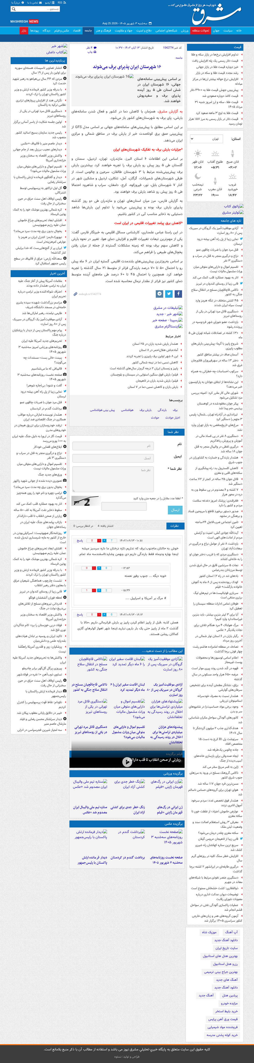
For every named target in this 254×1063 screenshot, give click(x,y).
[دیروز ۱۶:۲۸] (89, 711)
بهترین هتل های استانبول (220, 956)
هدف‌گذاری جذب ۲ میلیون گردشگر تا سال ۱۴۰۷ (217, 730)
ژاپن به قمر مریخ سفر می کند (220, 767)
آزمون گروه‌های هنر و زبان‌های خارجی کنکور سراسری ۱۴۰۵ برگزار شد (217, 918)
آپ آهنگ (231, 932)
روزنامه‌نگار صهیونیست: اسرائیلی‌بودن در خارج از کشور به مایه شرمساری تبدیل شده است (39, 538)
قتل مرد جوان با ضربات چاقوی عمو (217, 249)
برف (175, 410)
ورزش (184, 30)
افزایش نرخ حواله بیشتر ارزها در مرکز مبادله (217, 81)
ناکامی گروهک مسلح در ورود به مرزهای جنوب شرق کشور (216, 775)
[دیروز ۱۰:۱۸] (127, 791)
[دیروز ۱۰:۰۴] (89, 791)
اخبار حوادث (172, 417)
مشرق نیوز (206, 12)
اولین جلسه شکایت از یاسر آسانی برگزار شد (39, 124)
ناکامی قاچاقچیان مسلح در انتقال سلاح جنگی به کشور (216, 292)
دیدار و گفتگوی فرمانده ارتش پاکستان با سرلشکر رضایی (40, 179)
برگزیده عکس (174, 823)
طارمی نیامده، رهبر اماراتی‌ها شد (42, 313)
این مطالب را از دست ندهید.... (162, 651)
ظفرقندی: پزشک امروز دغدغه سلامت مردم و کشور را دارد (217, 503)
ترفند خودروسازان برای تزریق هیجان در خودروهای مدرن (40, 427)
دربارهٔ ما (16, 3)
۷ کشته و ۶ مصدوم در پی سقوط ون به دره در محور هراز (216, 492)
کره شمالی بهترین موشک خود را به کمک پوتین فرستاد (39, 212)
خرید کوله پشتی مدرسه (222, 1035)
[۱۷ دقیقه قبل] (165, 668)
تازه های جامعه (231, 220)
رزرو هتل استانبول (225, 964)
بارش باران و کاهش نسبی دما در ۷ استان (153, 387)
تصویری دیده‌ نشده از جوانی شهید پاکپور (37, 480)
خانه (239, 30)
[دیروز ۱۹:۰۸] (165, 711)
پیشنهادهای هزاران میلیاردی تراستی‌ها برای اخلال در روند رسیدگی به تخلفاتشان (166, 734)
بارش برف (146, 410)
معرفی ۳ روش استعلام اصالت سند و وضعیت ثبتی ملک (217, 824)
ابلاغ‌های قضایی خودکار (47, 447)
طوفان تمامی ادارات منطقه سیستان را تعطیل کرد (217, 606)
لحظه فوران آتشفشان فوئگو (45, 597)
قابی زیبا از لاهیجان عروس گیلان (218, 839)
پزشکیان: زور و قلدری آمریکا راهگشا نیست (42, 649)
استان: (235, 139)
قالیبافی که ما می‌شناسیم (47, 368)
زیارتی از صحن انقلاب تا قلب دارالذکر (153, 760)
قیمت (237, 47)
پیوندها (34, 30)
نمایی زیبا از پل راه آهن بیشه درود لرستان (219, 241)
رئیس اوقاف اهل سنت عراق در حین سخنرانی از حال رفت (42, 201)
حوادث (155, 417)
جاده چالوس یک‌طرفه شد (222, 749)
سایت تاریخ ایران (227, 948)
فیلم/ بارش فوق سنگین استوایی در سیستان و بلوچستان (144, 374)
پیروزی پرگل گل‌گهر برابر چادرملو (42, 668)
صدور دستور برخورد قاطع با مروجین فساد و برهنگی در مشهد (215, 513)
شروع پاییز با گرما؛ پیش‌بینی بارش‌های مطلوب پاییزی (216, 346)
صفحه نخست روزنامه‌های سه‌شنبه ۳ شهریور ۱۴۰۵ (166, 860)
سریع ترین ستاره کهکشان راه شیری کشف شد (218, 847)
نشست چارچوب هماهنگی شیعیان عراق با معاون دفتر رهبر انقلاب (39, 583)
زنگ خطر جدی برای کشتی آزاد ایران (127, 809)
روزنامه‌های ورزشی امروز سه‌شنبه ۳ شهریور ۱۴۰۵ (42, 349)
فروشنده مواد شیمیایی (223, 1027)
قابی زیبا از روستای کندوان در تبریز (217, 283)
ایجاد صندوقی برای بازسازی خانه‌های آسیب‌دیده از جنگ (218, 758)
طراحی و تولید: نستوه (127, 1056)
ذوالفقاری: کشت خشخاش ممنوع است (214, 888)
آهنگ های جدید (227, 980)
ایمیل (178, 456)
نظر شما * (175, 469)
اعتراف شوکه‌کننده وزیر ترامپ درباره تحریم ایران (42, 294)
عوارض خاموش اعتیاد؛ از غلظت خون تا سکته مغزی (216, 814)
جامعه (88, 30)
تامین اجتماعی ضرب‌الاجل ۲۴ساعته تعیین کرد (218, 524)
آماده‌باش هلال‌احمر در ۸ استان (158, 350)
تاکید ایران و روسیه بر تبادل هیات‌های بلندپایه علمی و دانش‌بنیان (41, 638)
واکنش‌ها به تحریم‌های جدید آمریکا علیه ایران (39, 660)
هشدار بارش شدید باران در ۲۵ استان (155, 344)
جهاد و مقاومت (123, 30)
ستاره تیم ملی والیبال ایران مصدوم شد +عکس (90, 809)
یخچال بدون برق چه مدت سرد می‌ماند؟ (38, 231)
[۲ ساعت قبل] (127, 841)
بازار (24, 30)
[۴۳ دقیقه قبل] (165, 841)
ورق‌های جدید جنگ (50, 474)
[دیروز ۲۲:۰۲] (89, 841)
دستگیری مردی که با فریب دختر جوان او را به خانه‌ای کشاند (216, 556)
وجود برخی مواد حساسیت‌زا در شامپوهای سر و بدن (215, 709)
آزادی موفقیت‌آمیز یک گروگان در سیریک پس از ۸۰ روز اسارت (215, 230)
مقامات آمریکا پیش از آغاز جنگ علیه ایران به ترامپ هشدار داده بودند (42, 283)
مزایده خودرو (229, 1003)
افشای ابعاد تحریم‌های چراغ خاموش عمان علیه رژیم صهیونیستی (42, 222)
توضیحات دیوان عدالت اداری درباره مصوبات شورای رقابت (219, 897)
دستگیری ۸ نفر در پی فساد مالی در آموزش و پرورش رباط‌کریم (219, 438)
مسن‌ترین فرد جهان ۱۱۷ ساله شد (218, 783)
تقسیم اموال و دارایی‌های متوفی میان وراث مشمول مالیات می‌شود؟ (128, 732)
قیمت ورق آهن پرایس (223, 1019)
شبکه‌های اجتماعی (166, 30)
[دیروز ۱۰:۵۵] (165, 791)
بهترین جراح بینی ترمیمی (221, 972)
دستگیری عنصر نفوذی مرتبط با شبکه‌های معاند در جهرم (215, 880)
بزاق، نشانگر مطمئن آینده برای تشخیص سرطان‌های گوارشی (216, 687)
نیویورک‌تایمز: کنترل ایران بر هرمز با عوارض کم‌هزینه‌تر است (42, 239)
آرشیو (48, 3)
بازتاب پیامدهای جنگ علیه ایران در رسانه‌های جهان (43, 524)
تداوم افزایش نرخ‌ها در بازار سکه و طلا (214, 54)
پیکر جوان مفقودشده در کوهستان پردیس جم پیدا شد (219, 406)
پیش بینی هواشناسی (102, 410)
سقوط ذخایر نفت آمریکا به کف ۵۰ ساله (38, 510)
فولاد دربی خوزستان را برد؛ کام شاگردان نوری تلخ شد (40, 627)
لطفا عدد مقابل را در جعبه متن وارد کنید (158, 498)
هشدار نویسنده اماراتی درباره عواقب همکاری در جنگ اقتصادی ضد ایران (42, 417)
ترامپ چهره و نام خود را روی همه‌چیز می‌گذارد (41, 495)
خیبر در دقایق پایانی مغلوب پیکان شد (39, 713)
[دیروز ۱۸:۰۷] (127, 711)
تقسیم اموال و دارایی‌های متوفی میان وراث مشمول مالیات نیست (217, 269)
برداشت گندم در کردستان (128, 857)
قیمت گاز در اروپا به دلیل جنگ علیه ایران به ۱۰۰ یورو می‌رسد (39, 438)
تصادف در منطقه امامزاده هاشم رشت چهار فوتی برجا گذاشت (217, 649)
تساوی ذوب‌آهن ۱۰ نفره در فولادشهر (39, 674)
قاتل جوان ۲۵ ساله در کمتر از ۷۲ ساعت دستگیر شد (215, 481)
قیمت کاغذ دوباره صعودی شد (220, 96)
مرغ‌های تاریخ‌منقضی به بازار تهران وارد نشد (216, 427)
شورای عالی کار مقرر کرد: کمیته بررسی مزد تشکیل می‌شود (216, 395)
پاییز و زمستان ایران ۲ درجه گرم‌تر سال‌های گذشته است (144, 368)
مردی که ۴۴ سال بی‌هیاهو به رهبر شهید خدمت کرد (39, 81)
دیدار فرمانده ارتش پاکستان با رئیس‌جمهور (92, 860)
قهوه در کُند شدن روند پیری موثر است (214, 668)
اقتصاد (77, 30)
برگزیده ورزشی (173, 773)
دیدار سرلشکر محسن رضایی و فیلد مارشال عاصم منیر (43, 721)
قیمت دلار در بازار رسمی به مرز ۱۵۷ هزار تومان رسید (215, 121)
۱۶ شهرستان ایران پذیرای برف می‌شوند (127, 67)
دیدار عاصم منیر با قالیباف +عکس (41, 143)
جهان (216, 30)
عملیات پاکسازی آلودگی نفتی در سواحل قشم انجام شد (216, 907)
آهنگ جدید (206, 995)
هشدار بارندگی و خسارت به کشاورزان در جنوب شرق (215, 460)
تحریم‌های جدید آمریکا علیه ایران (42, 341)
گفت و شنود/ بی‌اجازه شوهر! (44, 385)
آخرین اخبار (57, 273)
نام (180, 444)
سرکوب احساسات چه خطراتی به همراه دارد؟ (216, 373)
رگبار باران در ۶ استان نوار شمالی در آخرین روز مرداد (218, 638)
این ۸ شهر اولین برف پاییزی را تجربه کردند (152, 356)
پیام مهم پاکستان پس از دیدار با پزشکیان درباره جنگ (39, 332)
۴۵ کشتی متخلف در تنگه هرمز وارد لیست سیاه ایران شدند (218, 303)
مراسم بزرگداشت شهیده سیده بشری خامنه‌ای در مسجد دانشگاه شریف (41, 305)
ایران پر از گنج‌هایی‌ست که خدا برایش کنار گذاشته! (41, 250)
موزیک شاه (209, 932)
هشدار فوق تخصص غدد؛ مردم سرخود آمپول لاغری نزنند (216, 803)
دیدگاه (46, 30)
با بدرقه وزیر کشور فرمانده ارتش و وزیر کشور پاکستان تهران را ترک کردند (40, 92)
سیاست (227, 30)
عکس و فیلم (61, 30)
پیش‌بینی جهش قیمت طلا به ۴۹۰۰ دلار (214, 90)
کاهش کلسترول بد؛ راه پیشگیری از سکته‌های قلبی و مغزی (218, 470)
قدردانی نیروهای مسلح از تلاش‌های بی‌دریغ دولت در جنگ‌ (42, 606)
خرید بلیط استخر (226, 1011)
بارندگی (162, 410)
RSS (60, 3)
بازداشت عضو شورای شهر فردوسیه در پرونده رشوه (217, 324)
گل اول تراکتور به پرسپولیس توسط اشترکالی (43, 190)
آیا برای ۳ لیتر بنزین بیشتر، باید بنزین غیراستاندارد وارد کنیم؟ (217, 617)
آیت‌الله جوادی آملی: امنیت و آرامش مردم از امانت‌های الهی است (218, 535)
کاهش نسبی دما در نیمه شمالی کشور (155, 362)
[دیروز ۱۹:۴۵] (89, 668)
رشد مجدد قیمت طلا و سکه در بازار (217, 73)
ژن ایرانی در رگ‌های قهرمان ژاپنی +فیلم (170, 809)
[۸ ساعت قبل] (127, 762)
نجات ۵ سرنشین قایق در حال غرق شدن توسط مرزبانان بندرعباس (216, 567)
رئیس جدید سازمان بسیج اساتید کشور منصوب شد (41, 135)
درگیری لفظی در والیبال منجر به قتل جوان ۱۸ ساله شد (218, 449)
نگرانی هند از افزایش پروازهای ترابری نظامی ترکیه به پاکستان (41, 102)
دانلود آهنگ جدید (226, 940)
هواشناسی (127, 410)
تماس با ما (33, 3)
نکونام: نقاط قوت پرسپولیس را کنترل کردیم (41, 704)
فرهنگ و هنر (103, 30)
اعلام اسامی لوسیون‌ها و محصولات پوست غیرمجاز (219, 660)
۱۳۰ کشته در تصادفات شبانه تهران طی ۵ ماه (215, 335)
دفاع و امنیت (144, 30)
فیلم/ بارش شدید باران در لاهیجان (157, 380)
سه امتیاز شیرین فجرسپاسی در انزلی (39, 730)
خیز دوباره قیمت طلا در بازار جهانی (217, 67)
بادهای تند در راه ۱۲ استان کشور (218, 576)
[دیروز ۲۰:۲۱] (127, 668)
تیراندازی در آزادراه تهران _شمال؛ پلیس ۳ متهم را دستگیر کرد (215, 417)
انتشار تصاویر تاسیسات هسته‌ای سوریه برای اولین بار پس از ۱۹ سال (40, 70)
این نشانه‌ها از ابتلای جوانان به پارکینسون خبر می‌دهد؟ (215, 384)
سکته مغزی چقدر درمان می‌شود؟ (218, 833)
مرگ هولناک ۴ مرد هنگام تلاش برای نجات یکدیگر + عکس (218, 627)
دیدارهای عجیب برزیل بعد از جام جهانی (37, 149)
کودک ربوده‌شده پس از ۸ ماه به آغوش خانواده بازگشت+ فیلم (216, 584)
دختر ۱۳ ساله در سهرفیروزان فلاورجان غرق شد (216, 363)
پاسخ (80, 540)
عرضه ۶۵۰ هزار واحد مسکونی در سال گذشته (217, 677)
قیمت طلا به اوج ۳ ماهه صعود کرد (217, 113)
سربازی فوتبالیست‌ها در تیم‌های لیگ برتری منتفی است (217, 595)
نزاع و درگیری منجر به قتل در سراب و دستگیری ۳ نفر (217, 258)
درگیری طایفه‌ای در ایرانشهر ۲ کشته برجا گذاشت (216, 869)
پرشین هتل (230, 995)
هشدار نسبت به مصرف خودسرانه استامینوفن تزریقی (219, 698)
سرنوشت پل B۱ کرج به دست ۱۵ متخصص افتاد (220, 741)
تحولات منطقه (200, 30)
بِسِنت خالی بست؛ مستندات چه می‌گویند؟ (44, 360)
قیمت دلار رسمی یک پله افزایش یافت (215, 60)
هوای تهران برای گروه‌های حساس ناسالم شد (215, 792)
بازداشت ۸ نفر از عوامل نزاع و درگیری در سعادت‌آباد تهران (215, 546)
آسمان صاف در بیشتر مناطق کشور (217, 354)
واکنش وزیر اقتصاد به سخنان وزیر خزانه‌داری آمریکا (43, 158)
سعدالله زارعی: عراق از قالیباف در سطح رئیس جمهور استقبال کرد (40, 261)
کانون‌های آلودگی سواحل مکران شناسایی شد (215, 720)
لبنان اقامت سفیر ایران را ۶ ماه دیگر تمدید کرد (127, 687)
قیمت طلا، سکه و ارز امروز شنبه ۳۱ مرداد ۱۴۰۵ (218, 104)
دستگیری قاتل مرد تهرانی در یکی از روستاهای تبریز (219, 314)
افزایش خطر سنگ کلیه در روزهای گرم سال (216, 858)
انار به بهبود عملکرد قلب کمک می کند (215, 277)
